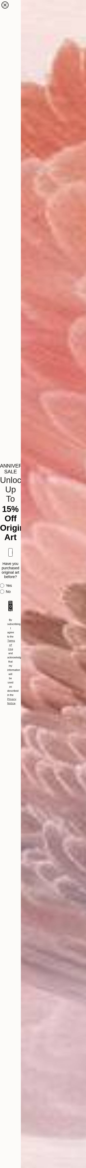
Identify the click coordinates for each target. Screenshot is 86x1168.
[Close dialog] (5, 5)
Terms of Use (11, 645)
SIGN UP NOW (10, 606)
